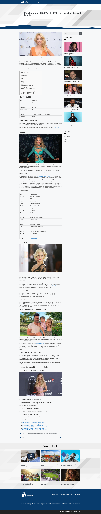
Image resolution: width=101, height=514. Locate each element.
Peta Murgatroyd (33, 235)
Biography (23, 79)
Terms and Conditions (68, 138)
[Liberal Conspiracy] (24, 2)
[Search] (80, 33)
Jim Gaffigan (56, 127)
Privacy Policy (67, 136)
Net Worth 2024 (24, 75)
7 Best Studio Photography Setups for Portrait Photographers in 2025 (69, 483)
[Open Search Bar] (78, 2)
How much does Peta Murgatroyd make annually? (32, 91)
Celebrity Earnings (37, 433)
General (40, 57)
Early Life (22, 81)
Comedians (54, 2)
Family (22, 84)
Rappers (38, 2)
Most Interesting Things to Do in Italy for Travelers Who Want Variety (29, 483)
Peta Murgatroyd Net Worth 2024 (27, 87)
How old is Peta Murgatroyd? (28, 92)
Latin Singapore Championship (43, 176)
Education (23, 82)
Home (34, 2)
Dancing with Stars (40, 343)
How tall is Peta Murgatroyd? (28, 93)
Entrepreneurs (60, 2)
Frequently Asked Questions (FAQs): (28, 88)
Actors (43, 2)
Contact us (66, 141)
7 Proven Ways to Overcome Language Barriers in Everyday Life (69, 465)
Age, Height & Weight (25, 76)
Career (22, 78)
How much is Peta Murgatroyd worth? (30, 89)
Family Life (43, 433)
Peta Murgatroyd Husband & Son (27, 85)
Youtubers (67, 2)
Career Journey (30, 433)
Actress (48, 2)
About (65, 139)
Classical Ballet (55, 285)
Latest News (73, 2)
